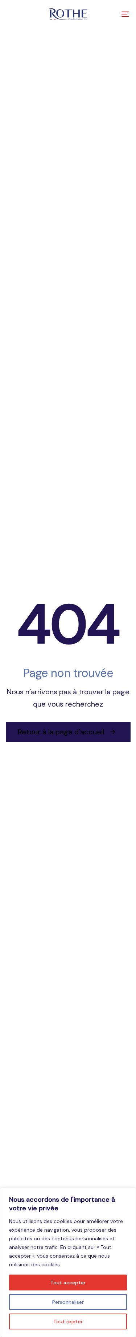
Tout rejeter (68, 1321)
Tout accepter (68, 1282)
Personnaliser (68, 1302)
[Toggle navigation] (108, 14)
